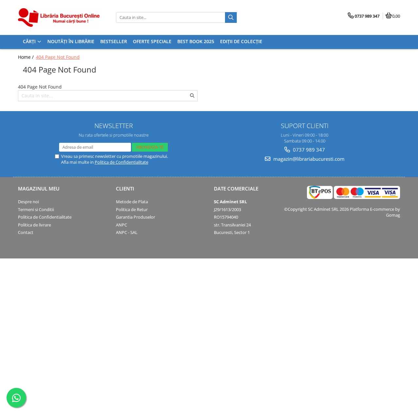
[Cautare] (231, 17)
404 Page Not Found (58, 57)
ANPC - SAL (126, 232)
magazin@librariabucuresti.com (308, 159)
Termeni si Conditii (36, 209)
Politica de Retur (132, 209)
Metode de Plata (132, 202)
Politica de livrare (34, 225)
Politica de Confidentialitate (121, 162)
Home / (26, 57)
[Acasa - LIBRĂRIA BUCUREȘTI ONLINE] (59, 17)
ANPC (121, 225)
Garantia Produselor (135, 217)
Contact (25, 232)
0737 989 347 (308, 149)
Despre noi (28, 202)
